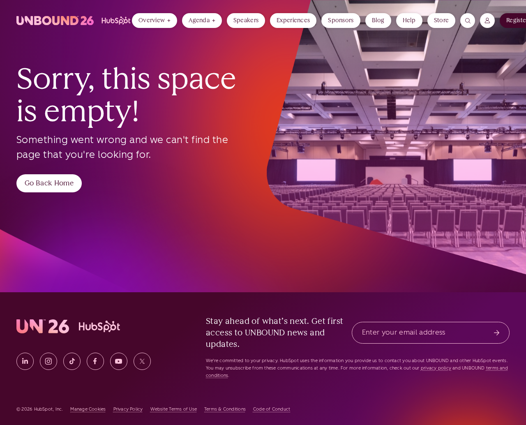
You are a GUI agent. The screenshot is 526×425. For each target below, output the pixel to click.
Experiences (293, 20)
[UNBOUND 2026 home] (74, 20)
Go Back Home (49, 183)
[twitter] (142, 361)
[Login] (487, 20)
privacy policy (436, 368)
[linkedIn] (25, 361)
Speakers (245, 20)
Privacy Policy (128, 409)
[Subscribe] (496, 332)
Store (441, 20)
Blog (378, 20)
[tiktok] (72, 361)
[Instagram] (48, 361)
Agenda (199, 20)
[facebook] (95, 361)
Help (409, 20)
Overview (151, 20)
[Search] (467, 20)
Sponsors (340, 20)
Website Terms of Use (173, 409)
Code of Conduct (271, 409)
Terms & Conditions (225, 409)
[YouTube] (118, 361)
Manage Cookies (88, 409)
